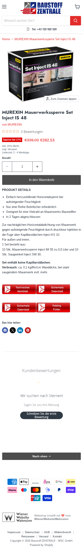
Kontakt (57, 536)
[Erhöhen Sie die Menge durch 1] (38, 166)
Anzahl (6, 157)
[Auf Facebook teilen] (5, 330)
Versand (43, 536)
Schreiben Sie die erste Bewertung (41, 415)
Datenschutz (32, 532)
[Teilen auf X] (13, 330)
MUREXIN (15, 124)
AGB (47, 532)
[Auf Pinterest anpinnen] (28, 330)
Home (6, 39)
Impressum (14, 532)
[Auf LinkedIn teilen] (20, 330)
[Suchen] (75, 20)
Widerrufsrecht (62, 532)
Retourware (27, 536)
